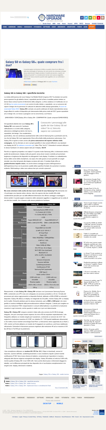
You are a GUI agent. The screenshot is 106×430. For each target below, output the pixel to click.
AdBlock (51, 416)
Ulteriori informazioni (71, 411)
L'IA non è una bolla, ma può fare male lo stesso (92, 272)
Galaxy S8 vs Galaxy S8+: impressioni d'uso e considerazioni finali (30, 385)
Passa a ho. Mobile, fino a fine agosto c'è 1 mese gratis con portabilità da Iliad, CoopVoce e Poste (92, 293)
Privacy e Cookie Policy (29, 416)
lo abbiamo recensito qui (25, 145)
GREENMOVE (61, 27)
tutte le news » (98, 336)
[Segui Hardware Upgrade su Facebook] (82, 18)
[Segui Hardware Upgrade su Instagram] (102, 18)
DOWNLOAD (49, 398)
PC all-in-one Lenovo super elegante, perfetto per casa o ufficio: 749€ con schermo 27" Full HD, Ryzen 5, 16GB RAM (87, 246)
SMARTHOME (71, 27)
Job (81, 416)
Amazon (87, 23)
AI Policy (39, 416)
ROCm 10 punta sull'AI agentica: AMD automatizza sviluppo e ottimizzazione (93, 330)
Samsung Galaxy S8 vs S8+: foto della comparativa (24, 173)
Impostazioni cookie (88, 416)
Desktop (47, 403)
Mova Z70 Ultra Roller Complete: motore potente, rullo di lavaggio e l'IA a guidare (92, 172)
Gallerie (85, 341)
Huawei (70, 23)
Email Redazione (66, 416)
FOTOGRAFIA (37, 27)
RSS (73, 416)
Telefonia (54, 81)
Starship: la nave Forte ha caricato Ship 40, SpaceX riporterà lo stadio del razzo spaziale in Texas (93, 322)
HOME (5, 27)
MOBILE (19, 27)
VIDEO (73, 398)
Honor (64, 23)
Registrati (101, 14)
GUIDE (85, 27)
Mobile (60, 403)
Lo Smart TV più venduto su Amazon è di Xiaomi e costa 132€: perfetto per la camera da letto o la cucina (93, 255)
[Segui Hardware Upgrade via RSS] (94, 18)
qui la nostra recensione (17, 104)
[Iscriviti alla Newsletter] (90, 18)
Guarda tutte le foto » (60, 173)
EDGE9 (54, 27)
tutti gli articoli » (98, 195)
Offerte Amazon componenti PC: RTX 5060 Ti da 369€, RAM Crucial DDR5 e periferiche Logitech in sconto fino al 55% (87, 215)
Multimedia (78, 341)
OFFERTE (92, 27)
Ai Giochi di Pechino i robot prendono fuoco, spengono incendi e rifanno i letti (92, 302)
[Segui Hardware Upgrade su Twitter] (86, 18)
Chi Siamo (15, 416)
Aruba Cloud (47, 23)
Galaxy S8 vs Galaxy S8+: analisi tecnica (56, 374)
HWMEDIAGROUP (89, 398)
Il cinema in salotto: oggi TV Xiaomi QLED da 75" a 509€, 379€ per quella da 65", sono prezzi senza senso (87, 284)
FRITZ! (81, 23)
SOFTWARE (46, 27)
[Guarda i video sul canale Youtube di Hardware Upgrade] (98, 18)
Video (90, 341)
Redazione (58, 416)
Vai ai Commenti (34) (61, 388)
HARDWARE (12, 27)
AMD (53, 23)
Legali (20, 416)
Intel (58, 23)
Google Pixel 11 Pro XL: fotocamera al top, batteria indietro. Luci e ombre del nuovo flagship (92, 191)
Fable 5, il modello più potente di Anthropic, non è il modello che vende (93, 235)
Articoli (77, 166)
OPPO (76, 23)
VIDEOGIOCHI (28, 27)
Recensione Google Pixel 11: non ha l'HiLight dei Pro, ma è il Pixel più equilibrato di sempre (93, 181)
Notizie (77, 199)
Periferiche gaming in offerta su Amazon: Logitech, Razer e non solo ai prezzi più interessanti (93, 265)
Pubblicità (45, 416)
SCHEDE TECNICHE (97, 23)
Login (96, 14)
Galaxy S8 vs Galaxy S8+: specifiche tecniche (25, 381)
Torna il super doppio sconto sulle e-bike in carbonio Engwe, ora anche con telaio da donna (93, 205)
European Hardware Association (96, 413)
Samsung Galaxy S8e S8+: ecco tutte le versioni (23, 334)
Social (77, 416)
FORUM (79, 27)
